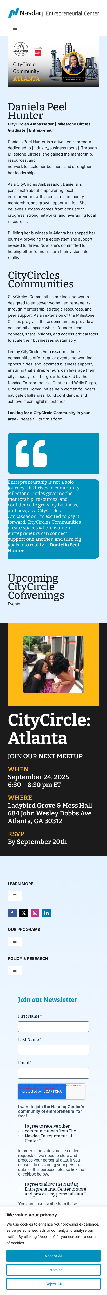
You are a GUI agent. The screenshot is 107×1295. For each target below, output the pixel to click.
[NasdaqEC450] (53, 9)
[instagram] (35, 913)
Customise (53, 1270)
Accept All (53, 1256)
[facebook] (12, 913)
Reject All (54, 1284)
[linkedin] (46, 913)
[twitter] (23, 913)
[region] (53, 1250)
